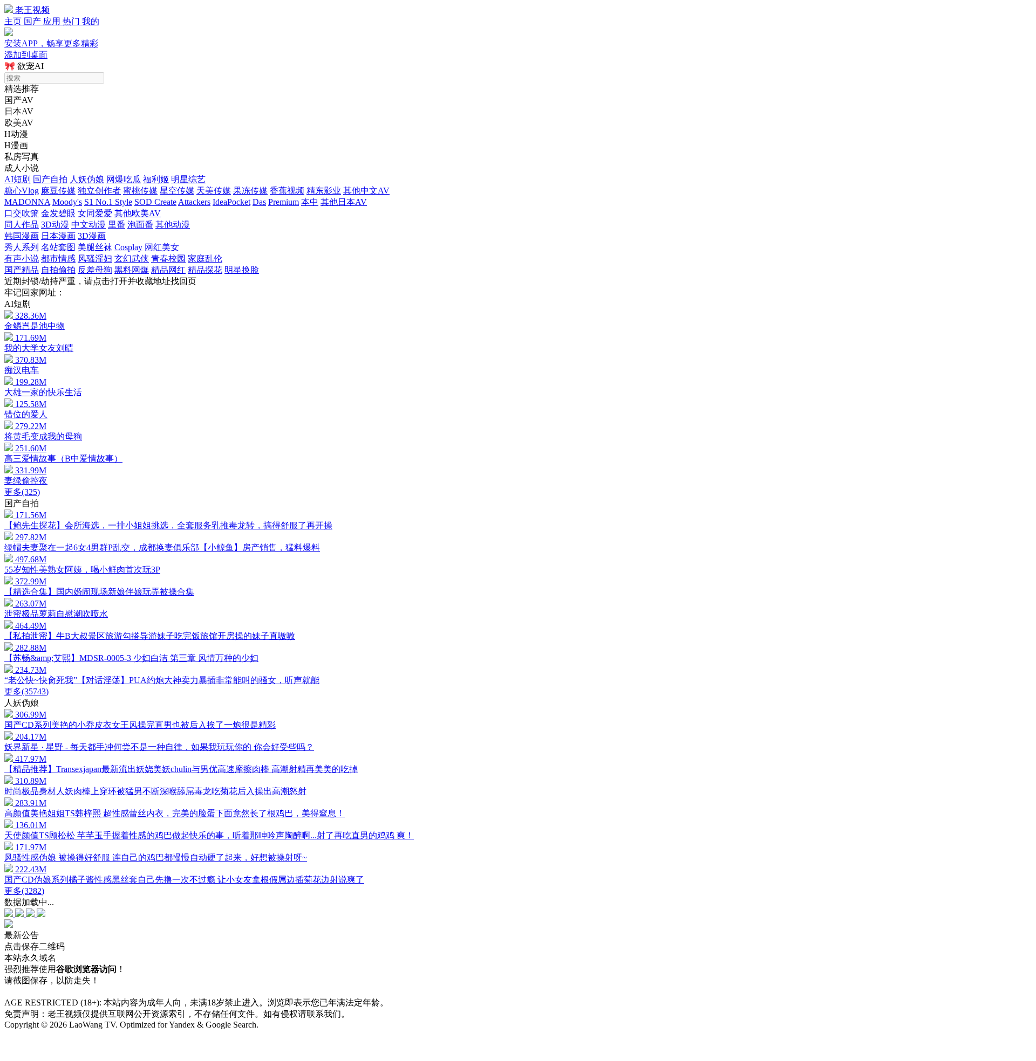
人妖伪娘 (87, 179)
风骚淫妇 (95, 258)
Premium (283, 201)
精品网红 (168, 269)
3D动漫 (55, 224)
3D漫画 (92, 235)
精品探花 (205, 269)
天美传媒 (213, 190)
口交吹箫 (21, 213)
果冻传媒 (250, 190)
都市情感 (58, 258)
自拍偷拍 (58, 269)
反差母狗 (95, 269)
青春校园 (168, 258)
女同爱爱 (95, 213)
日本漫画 (58, 235)
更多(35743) (26, 691)
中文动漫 (88, 224)
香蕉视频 (287, 190)
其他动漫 (172, 224)
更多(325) (22, 492)
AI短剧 (17, 179)
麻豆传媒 (58, 190)
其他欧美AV (137, 213)
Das (259, 201)
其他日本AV (344, 201)
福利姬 (156, 179)
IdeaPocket (231, 201)
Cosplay (128, 247)
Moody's (67, 201)
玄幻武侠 (131, 258)
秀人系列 (21, 247)
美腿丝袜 (95, 247)
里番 (116, 224)
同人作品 (21, 224)
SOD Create (155, 201)
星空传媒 (177, 190)
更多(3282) (24, 890)
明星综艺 (188, 179)
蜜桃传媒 (140, 190)
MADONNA (27, 201)
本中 (309, 201)
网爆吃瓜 (123, 179)
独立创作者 (99, 190)
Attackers (194, 201)
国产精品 (21, 269)
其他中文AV (366, 190)
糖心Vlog (21, 190)
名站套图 (58, 247)
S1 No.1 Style (108, 201)
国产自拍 (50, 179)
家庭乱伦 (205, 258)
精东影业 (323, 190)
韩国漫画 (21, 235)
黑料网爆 (131, 269)
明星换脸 (241, 269)
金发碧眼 (58, 213)
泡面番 (140, 224)
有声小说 (21, 258)
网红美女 (162, 247)
